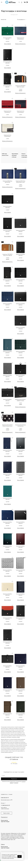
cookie (10, 855)
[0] (24, 2)
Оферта (3, 844)
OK (19, 856)
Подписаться (14, 778)
